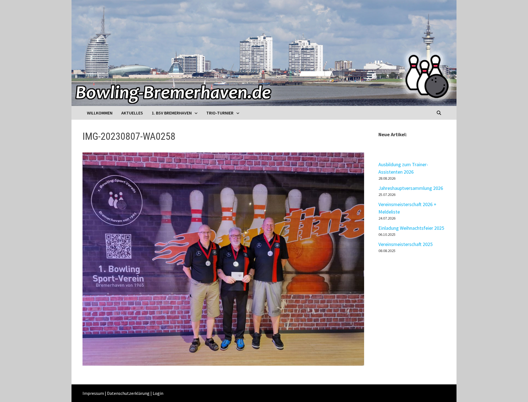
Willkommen (99, 113)
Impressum (93, 393)
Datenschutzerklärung (128, 393)
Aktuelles (132, 113)
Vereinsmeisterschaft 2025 (405, 244)
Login (158, 393)
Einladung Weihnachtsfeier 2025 (411, 228)
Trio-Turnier (219, 113)
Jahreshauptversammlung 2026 (410, 188)
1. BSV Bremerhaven (172, 113)
